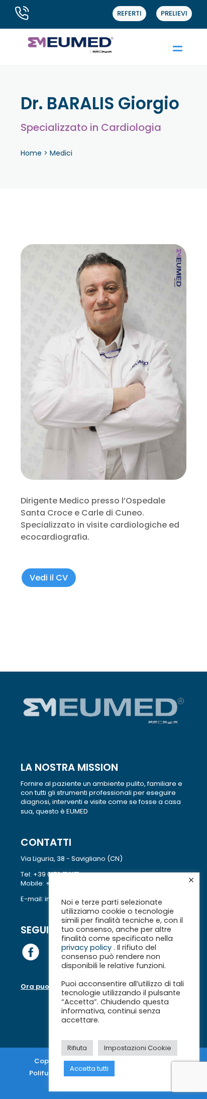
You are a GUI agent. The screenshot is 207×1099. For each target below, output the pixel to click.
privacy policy (87, 947)
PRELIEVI (174, 13)
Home (31, 153)
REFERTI (129, 13)
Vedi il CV (49, 577)
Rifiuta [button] (77, 1048)
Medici (61, 153)
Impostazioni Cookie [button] (137, 1048)
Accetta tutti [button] (89, 1068)
